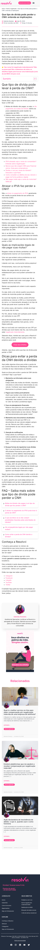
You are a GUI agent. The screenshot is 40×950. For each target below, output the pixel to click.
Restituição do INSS (27, 907)
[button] (33, 3)
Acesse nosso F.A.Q (17, 885)
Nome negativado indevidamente (26, 903)
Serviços (4, 923)
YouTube (9, 582)
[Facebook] (11, 945)
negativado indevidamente (15, 332)
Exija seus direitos (20, 345)
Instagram (9, 576)
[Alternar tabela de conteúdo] (34, 78)
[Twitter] (29, 945)
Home (3, 900)
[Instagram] (16, 945)
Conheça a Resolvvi (7, 921)
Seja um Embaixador (8, 911)
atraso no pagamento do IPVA (17, 193)
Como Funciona (6, 905)
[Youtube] (24, 945)
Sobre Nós (5, 903)
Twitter (8, 585)
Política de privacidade (20, 940)
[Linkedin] (20, 945)
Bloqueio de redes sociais (28, 910)
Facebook (9, 578)
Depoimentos (5, 908)
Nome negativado (11, 8)
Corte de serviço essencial (28, 913)
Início (3, 8)
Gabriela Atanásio (20, 617)
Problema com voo (26, 900)
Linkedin (8, 580)
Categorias (5, 926)
